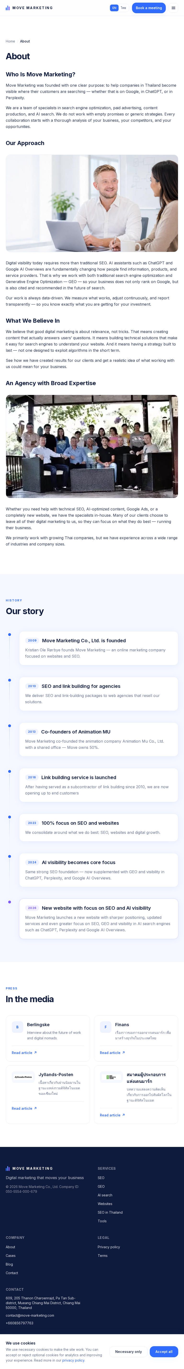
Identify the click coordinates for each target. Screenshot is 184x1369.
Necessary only (128, 1352)
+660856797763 (19, 1323)
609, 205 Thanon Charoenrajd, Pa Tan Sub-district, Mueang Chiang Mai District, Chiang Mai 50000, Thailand (43, 1303)
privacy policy (73, 1360)
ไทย (123, 8)
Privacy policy (109, 1247)
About (10, 1247)
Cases (11, 1256)
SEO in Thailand (110, 1212)
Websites (105, 1204)
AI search (105, 1195)
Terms (103, 1256)
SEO (101, 1178)
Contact (12, 1273)
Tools (102, 1221)
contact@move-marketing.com (30, 1315)
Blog (9, 1264)
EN (114, 8)
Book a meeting (149, 8)
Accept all (163, 1352)
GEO (101, 1186)
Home (10, 41)
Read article (24, 1053)
